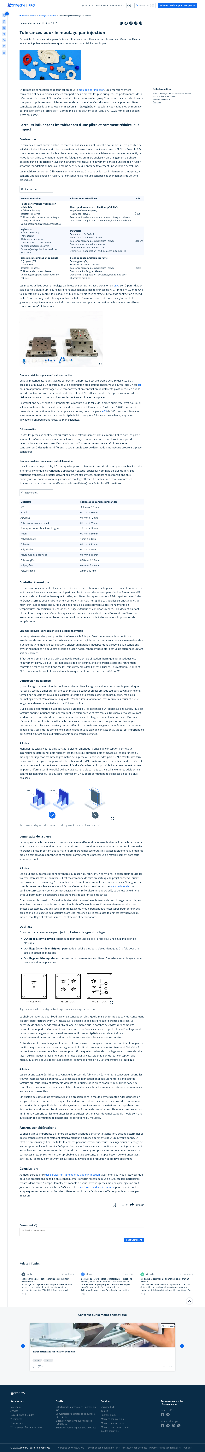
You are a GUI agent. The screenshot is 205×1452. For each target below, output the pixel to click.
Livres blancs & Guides (22, 1415)
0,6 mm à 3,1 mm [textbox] (89, 544)
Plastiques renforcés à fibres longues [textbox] (39, 528)
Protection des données (134, 1447)
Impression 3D (108, 1415)
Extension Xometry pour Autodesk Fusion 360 (74, 1422)
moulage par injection (91, 89)
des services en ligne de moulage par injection (72, 1174)
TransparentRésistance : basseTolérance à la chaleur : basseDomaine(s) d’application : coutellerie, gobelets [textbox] (40, 267)
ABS (104, 411)
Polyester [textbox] (25, 544)
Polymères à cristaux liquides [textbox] (35, 523)
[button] (55, 23)
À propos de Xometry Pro (71, 1447)
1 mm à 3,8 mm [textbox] (88, 538)
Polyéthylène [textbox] (27, 549)
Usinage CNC (107, 1407)
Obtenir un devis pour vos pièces (177, 5)
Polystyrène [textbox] (26, 565)
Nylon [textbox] (23, 533)
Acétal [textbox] (23, 512)
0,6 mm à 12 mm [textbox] (89, 517)
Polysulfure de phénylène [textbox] (33, 554)
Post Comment (134, 1239)
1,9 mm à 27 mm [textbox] (89, 528)
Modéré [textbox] (139, 240)
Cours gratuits (18, 1423)
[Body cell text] (100, 364)
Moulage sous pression (113, 1423)
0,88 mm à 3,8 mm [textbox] (90, 560)
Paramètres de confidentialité (165, 1447)
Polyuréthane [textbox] (27, 570)
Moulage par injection (47, 15)
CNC (116, 285)
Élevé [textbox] (137, 213)
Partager (139, 1204)
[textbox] (44, 198)
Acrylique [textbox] (25, 517)
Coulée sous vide (110, 1431)
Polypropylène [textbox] (28, 560)
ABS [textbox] (22, 507)
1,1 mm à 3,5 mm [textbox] (89, 507)
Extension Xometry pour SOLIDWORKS (76, 1427)
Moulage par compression (115, 1427)
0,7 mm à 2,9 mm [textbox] (89, 523)
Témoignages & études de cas (26, 1427)
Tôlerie (104, 1410)
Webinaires (16, 1419)
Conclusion (157, 102)
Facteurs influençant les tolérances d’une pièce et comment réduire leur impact (172, 94)
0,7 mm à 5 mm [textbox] (88, 549)
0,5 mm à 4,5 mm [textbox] (89, 554)
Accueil (24, 15)
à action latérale (119, 886)
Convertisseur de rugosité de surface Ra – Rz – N (75, 1415)
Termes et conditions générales (103, 1447)
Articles (33, 15)
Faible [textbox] (138, 267)
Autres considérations (161, 99)
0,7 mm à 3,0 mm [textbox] (89, 512)
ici (139, 384)
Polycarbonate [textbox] (28, 538)
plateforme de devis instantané (96, 1187)
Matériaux (15, 1407)
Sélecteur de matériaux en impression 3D (76, 1408)
